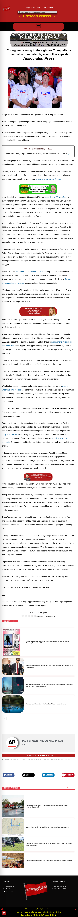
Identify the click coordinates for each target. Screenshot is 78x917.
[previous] (4, 718)
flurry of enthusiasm (10, 434)
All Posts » (25, 745)
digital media (21, 759)
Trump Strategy (41, 759)
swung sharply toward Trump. (48, 179)
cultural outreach (10, 759)
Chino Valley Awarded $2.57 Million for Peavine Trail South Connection (47, 827)
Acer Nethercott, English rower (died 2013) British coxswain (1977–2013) (38, 154)
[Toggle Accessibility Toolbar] (3, 913)
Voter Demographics (53, 759)
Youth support (65, 759)
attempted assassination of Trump (30, 272)
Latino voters (30, 759)
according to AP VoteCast (55, 197)
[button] (38, 26)
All (67, 788)
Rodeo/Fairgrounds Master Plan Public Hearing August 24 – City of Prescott (49, 860)
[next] (9, 718)
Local (71, 788)
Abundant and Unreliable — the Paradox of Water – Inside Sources (46, 704)
